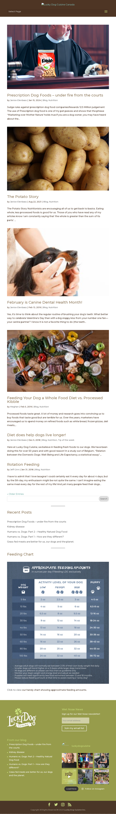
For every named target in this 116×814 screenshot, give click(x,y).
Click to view (14, 690)
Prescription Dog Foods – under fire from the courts (55, 95)
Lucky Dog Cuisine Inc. (75, 810)
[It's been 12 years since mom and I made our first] (85, 760)
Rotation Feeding (23, 464)
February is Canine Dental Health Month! (44, 302)
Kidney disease (15, 526)
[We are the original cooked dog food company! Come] (69, 776)
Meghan (14, 406)
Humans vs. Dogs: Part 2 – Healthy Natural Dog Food (37, 531)
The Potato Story (23, 196)
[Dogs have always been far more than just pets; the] (101, 776)
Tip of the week (66, 440)
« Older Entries (15, 494)
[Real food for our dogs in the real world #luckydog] (69, 760)
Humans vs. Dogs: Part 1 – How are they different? (35, 536)
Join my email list (74, 728)
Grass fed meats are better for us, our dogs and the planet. (40, 541)
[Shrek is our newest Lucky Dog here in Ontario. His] (101, 760)
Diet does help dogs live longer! (36, 435)
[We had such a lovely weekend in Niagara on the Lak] (85, 776)
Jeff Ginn (14, 469)
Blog (45, 100)
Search (103, 499)
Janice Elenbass (18, 100)
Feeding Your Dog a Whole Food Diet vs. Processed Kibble (55, 400)
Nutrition (53, 100)
